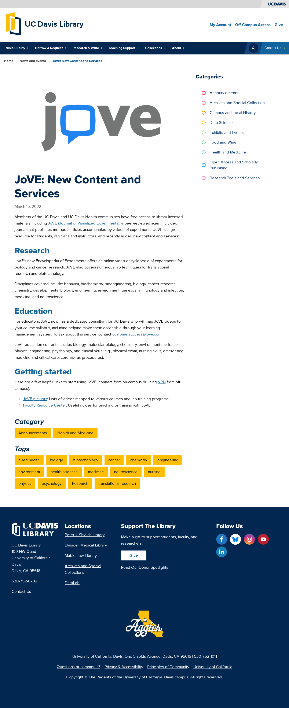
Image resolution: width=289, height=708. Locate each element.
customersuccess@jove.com (136, 334)
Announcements (32, 433)
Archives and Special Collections (238, 102)
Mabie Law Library (81, 555)
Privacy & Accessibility (124, 667)
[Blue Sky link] (235, 539)
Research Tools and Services (235, 178)
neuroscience (126, 472)
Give (133, 555)
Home (8, 60)
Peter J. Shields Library (85, 535)
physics (24, 483)
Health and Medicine (75, 433)
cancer (114, 460)
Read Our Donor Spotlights (144, 567)
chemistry (138, 460)
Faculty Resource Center (44, 405)
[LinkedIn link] (221, 551)
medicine (96, 472)
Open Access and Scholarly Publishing (234, 165)
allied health (29, 460)
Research (80, 483)
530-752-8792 (24, 581)
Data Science (221, 122)
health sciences (64, 472)
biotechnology (85, 460)
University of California (212, 667)
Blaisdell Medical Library (86, 545)
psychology (52, 483)
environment (29, 472)
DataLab (72, 583)
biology (56, 460)
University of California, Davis (97, 656)
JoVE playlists (35, 399)
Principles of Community (168, 667)
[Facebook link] (221, 539)
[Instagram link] (249, 539)
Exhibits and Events (227, 132)
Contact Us (21, 591)
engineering (167, 460)
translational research (117, 483)
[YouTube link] (263, 539)
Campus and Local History (233, 112)
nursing (154, 472)
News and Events (33, 60)
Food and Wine (223, 142)
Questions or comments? (78, 667)
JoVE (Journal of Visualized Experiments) (83, 223)
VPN (162, 382)
